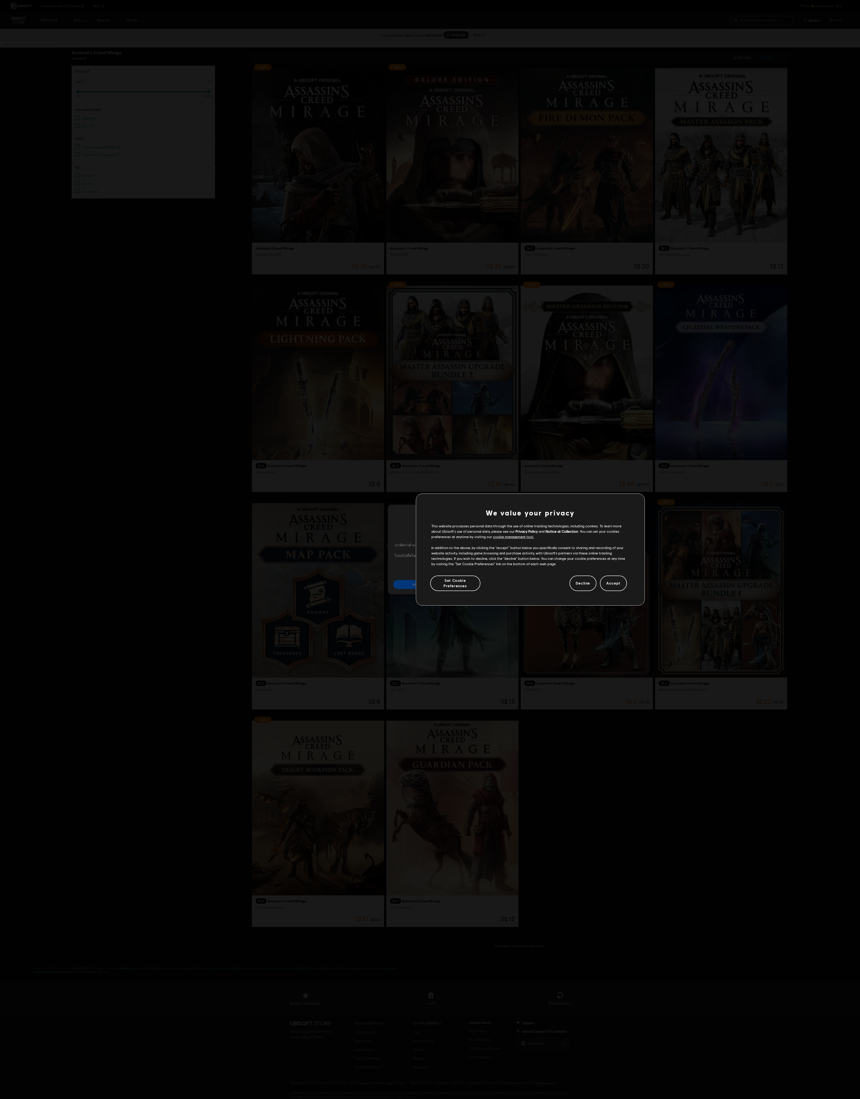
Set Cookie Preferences (455, 583)
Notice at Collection (562, 531)
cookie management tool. (513, 537)
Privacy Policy (527, 531)
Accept (613, 583)
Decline (583, 583)
